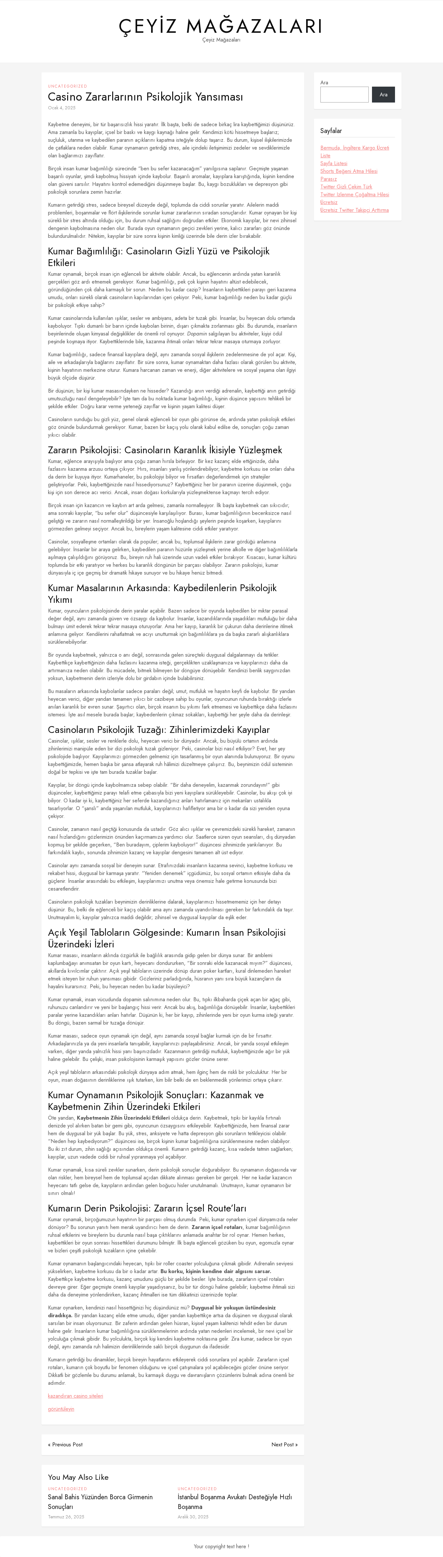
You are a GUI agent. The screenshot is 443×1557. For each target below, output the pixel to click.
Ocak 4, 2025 (62, 107)
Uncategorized (67, 86)
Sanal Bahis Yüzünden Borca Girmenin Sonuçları (100, 1502)
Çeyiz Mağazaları (221, 26)
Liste (325, 155)
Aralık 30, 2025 (193, 1517)
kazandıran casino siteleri (75, 1396)
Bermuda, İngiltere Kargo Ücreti (354, 148)
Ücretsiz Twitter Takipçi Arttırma (354, 210)
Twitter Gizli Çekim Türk (346, 186)
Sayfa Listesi (333, 163)
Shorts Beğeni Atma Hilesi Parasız (348, 175)
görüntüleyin (61, 1409)
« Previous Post (65, 1444)
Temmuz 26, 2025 (66, 1517)
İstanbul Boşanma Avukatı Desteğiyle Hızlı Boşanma (235, 1502)
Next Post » (284, 1444)
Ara (324, 82)
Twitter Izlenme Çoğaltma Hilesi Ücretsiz (354, 198)
